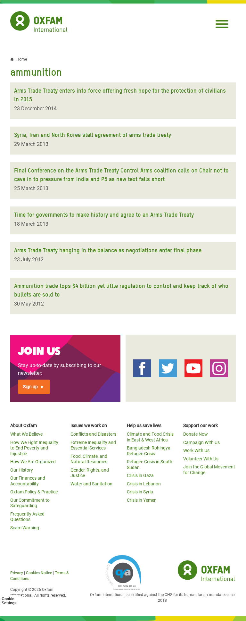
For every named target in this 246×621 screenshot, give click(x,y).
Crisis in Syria (140, 491)
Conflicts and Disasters (93, 434)
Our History (21, 470)
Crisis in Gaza (140, 475)
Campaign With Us (201, 442)
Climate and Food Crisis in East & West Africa (150, 437)
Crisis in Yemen (142, 500)
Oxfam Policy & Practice (34, 491)
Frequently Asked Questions (27, 516)
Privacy (16, 573)
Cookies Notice (39, 573)
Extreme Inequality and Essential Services (93, 445)
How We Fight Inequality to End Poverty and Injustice (34, 448)
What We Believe (26, 434)
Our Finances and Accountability (27, 480)
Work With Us (196, 450)
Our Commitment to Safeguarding (30, 503)
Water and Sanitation (91, 483)
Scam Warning (24, 527)
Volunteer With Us (200, 458)
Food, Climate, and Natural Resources (88, 459)
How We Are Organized (33, 461)
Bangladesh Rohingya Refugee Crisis (148, 450)
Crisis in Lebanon (144, 483)
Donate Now (195, 434)
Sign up (30, 386)
